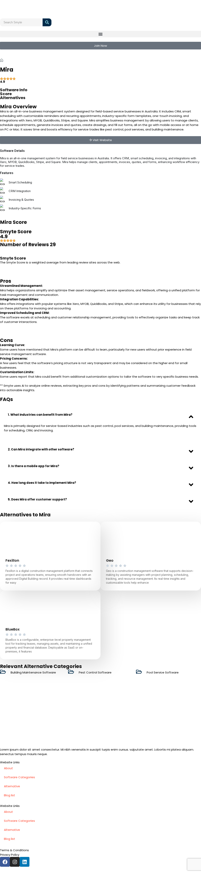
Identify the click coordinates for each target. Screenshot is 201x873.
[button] (100, 34)
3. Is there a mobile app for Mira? (33, 466)
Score (6, 94)
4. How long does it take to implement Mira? (42, 483)
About (8, 768)
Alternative (12, 786)
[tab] (100, 414)
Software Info (13, 90)
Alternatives (12, 97)
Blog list (9, 795)
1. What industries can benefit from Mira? (40, 415)
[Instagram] (15, 862)
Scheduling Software (30, 60)
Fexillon (12, 560)
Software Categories (19, 777)
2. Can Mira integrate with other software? (41, 449)
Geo (109, 560)
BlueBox (12, 629)
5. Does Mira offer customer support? (37, 499)
